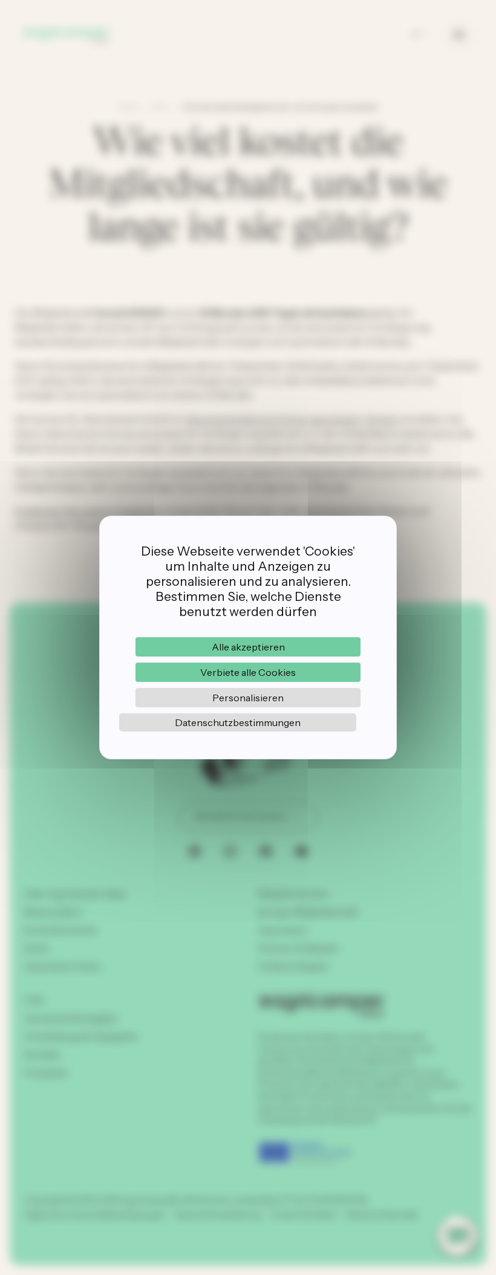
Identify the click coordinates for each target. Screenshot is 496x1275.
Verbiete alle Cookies (248, 672)
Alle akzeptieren (248, 647)
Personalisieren (248, 698)
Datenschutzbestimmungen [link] (238, 722)
